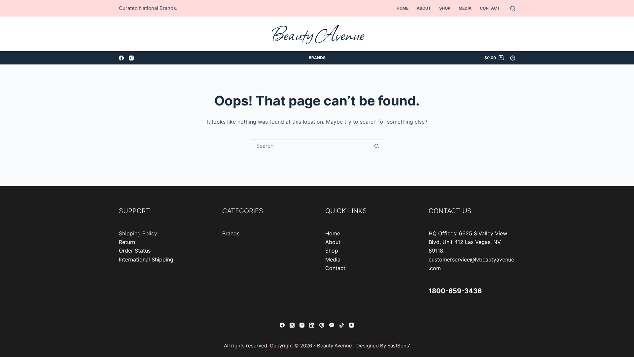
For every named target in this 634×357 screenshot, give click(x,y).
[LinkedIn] (311, 325)
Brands (317, 57)
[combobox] (310, 145)
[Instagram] (131, 58)
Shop (444, 8)
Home (402, 8)
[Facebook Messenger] (331, 325)
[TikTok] (341, 325)
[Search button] (376, 145)
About (424, 8)
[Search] (512, 8)
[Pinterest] (321, 325)
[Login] (512, 58)
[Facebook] (121, 58)
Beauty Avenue (317, 34)
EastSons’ (398, 345)
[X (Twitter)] (292, 325)
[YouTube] (351, 325)
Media (465, 8)
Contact (490, 8)
